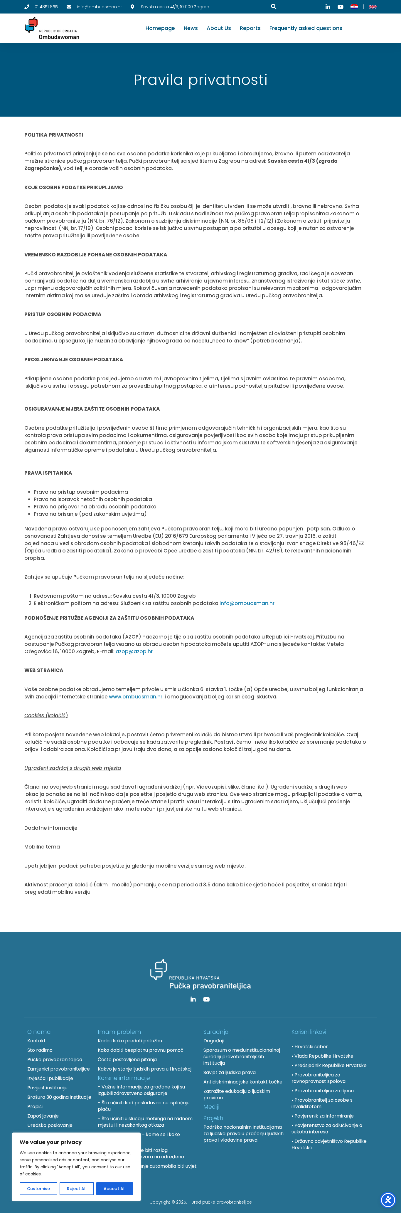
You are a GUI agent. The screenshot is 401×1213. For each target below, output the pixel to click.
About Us (219, 28)
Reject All (77, 1189)
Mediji (211, 1107)
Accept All (115, 1189)
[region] (76, 1167)
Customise (38, 1189)
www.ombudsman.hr (135, 696)
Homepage (160, 28)
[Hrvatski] (354, 6)
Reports (250, 28)
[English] (373, 6)
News (191, 28)
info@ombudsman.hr (247, 603)
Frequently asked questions (305, 28)
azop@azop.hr (134, 651)
